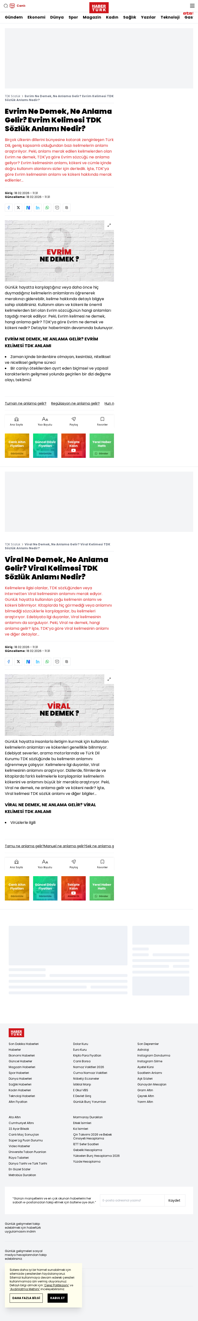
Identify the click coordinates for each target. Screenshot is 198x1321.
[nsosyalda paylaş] (28, 207)
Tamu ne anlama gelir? (24, 846)
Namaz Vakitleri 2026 (88, 1067)
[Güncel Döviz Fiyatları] (45, 446)
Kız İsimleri (80, 1129)
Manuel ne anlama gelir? (65, 846)
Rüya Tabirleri (19, 1158)
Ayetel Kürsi (145, 1067)
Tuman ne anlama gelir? (25, 403)
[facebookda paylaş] (9, 207)
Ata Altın (15, 1117)
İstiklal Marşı (82, 1084)
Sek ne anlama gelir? (103, 846)
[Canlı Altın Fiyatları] (17, 446)
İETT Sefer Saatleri (86, 1144)
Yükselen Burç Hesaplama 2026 (96, 1156)
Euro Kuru (80, 1050)
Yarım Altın (145, 1102)
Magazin (92, 17)
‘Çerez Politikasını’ (56, 1285)
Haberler (15, 1050)
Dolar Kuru (80, 1044)
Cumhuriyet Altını (21, 1123)
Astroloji (143, 1050)
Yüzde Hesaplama (86, 1161)
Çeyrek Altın (145, 1096)
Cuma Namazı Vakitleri (90, 1073)
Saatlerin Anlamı (149, 1073)
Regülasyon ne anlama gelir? (75, 403)
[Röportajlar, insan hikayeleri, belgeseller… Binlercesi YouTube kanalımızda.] (73, 446)
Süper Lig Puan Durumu (26, 1140)
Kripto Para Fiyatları (87, 1055)
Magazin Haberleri (22, 1067)
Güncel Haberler (20, 1061)
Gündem (14, 17)
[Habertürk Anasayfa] (99, 7)
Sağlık (129, 17)
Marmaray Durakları (88, 1117)
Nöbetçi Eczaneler (86, 1079)
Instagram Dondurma (153, 1055)
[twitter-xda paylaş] (18, 207)
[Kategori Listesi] (192, 6)
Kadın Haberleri (20, 1090)
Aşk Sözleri (145, 1079)
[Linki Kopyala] (67, 207)
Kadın (112, 17)
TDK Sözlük (12, 96)
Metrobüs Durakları (22, 1175)
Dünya (57, 17)
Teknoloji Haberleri (22, 1096)
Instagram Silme (149, 1061)
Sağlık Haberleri (20, 1084)
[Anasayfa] (16, 1032)
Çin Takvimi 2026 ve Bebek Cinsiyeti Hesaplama (92, 1136)
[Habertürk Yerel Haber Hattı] (102, 446)
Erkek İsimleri (82, 1123)
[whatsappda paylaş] (47, 207)
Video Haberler (19, 1146)
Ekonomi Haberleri (22, 1055)
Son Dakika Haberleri (24, 1044)
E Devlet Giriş (82, 1096)
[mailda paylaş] (57, 207)
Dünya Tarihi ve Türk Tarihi (28, 1163)
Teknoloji (170, 17)
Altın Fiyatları (18, 1102)
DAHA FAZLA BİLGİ (26, 1298)
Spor (73, 17)
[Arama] (6, 6)
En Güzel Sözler (19, 1169)
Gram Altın (145, 1090)
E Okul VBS (80, 1090)
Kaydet (174, 1200)
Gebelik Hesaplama (87, 1150)
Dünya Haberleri (20, 1079)
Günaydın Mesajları (151, 1084)
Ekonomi (36, 17)
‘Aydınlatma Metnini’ (25, 1289)
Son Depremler (148, 1044)
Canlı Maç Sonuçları (24, 1134)
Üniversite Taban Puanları (27, 1152)
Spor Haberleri (19, 1073)
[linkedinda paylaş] (38, 207)
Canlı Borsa (82, 1061)
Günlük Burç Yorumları (89, 1102)
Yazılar (148, 17)
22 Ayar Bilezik (19, 1129)
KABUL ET (57, 1298)
